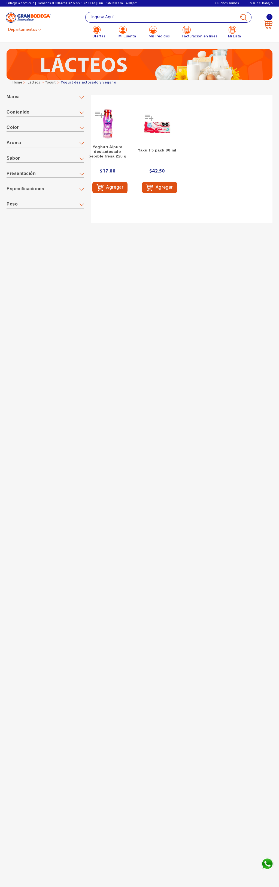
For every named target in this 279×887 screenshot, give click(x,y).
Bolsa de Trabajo (260, 3)
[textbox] (168, 17)
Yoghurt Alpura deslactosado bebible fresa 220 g (108, 151)
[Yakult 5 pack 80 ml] (157, 127)
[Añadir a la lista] (100, 116)
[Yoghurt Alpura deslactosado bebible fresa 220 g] (107, 124)
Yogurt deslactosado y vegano (88, 82)
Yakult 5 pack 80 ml (157, 150)
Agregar (114, 187)
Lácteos (34, 82)
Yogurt (50, 82)
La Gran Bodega (28, 18)
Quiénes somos (227, 3)
